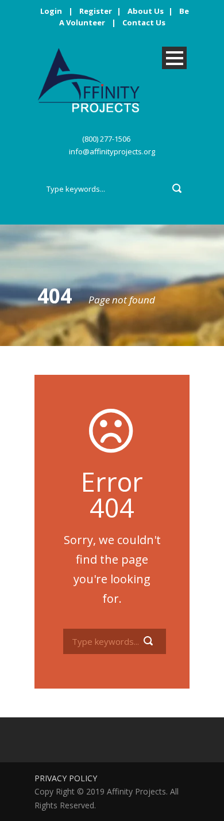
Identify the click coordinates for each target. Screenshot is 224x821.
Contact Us (143, 22)
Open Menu (174, 58)
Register (95, 11)
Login (51, 11)
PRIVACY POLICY (65, 778)
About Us (146, 11)
